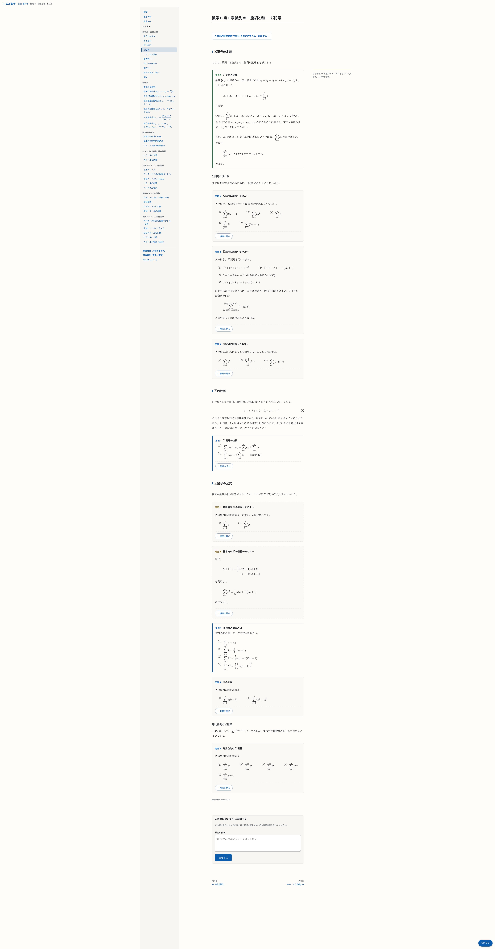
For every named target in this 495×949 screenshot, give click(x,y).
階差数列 (147, 58)
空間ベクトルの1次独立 (154, 228)
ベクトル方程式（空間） (154, 241)
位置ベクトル (149, 169)
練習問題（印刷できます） (154, 250)
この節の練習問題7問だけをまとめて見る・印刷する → (242, 36)
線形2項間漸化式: (150, 95)
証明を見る (225, 466)
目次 (20, 3)
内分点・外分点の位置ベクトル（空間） (157, 222)
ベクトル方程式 (150, 187)
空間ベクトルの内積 (152, 232)
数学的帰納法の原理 (152, 136)
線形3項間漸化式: (150, 108)
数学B (25, 3)
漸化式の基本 (149, 86)
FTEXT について (150, 259)
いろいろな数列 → (295, 882)
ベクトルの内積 (150, 183)
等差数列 (147, 40)
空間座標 (147, 201)
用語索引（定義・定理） (153, 255)
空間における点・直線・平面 (156, 197)
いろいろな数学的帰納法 (154, 145)
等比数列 (147, 45)
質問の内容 (220, 832)
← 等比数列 (218, 882)
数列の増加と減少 (151, 72)
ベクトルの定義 (150, 155)
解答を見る (225, 236)
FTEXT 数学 (9, 3)
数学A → (147, 16)
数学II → (147, 21)
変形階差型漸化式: (150, 100)
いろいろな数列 (150, 54)
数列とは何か (149, 36)
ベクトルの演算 (150, 159)
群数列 (146, 67)
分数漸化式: (151, 116)
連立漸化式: (156, 123)
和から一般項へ (150, 63)
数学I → (147, 11)
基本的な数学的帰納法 (153, 140)
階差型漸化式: (148, 91)
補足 (145, 76)
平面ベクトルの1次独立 (154, 178)
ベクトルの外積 (150, 237)
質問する (223, 857)
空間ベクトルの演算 (152, 210)
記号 (145, 49)
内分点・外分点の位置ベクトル (157, 174)
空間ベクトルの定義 (152, 206)
